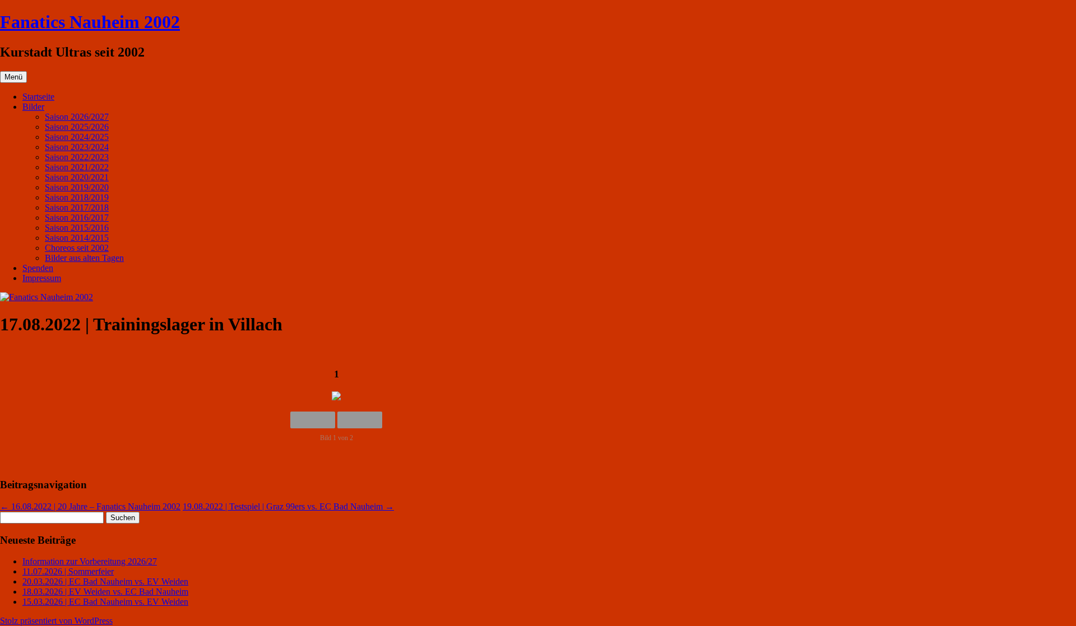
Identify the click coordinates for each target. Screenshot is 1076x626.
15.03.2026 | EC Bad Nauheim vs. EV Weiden (105, 601)
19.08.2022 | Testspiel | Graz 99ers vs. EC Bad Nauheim (288, 506)
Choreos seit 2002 (77, 248)
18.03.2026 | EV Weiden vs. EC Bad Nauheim (105, 591)
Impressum (41, 278)
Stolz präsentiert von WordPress (56, 620)
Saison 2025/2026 (77, 127)
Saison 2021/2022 (77, 167)
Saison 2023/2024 (77, 147)
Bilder (33, 106)
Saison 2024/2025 (77, 137)
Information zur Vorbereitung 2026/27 (89, 561)
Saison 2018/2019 (77, 197)
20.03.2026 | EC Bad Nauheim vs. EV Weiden (105, 581)
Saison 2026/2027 (77, 117)
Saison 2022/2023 (77, 157)
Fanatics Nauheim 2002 (90, 22)
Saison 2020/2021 (77, 177)
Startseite (38, 96)
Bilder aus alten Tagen (84, 258)
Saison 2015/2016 (77, 227)
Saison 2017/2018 (77, 207)
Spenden (37, 268)
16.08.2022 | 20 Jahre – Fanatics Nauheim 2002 (90, 506)
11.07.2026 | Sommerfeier (68, 571)
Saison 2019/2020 (77, 187)
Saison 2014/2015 (77, 237)
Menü (13, 77)
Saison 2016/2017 (77, 217)
